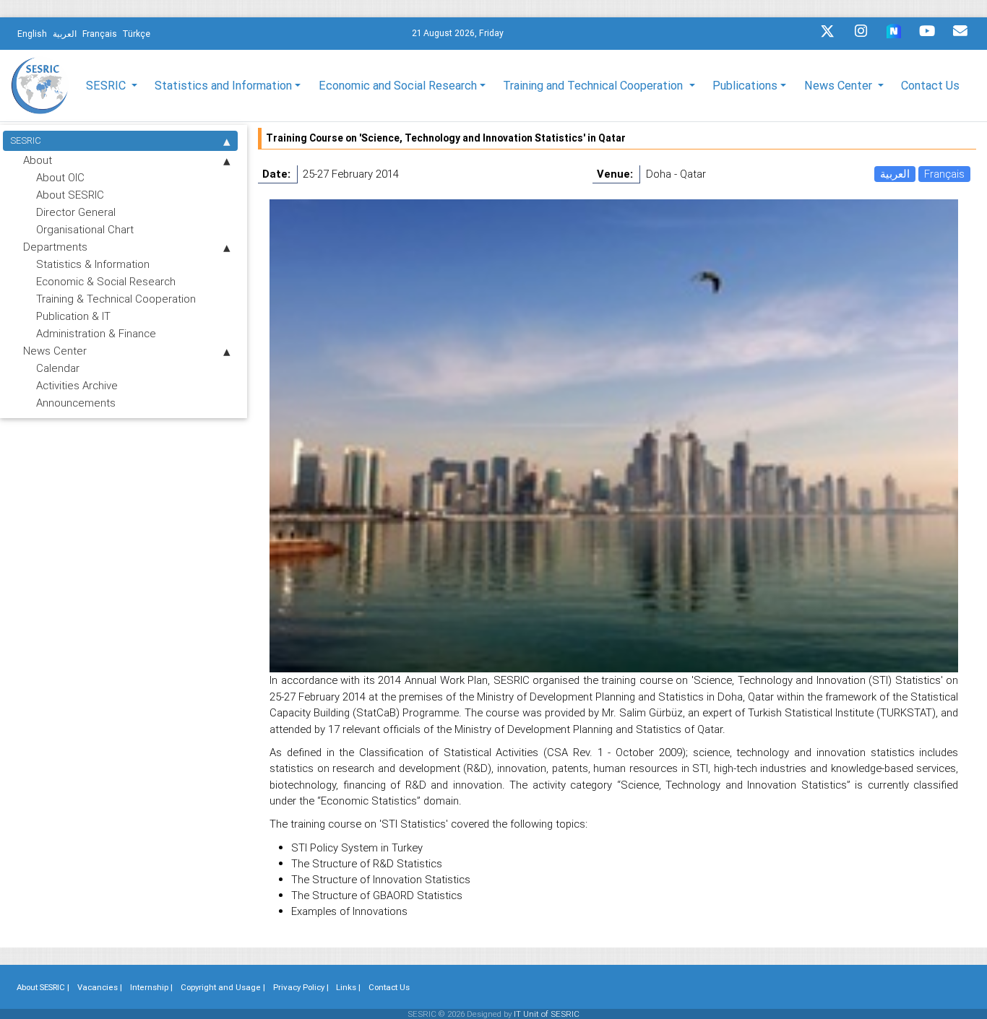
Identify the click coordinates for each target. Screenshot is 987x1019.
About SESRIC (70, 194)
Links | (348, 987)
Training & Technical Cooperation (116, 298)
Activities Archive (77, 385)
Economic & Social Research (106, 281)
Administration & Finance (96, 333)
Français (944, 174)
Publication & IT (73, 316)
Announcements (76, 402)
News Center (55, 350)
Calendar (57, 368)
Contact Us (930, 85)
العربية (895, 174)
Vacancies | (99, 987)
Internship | (151, 987)
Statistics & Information (93, 264)
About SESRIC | (43, 987)
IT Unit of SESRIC (546, 1014)
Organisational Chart (85, 229)
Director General (76, 212)
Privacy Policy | (301, 987)
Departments (55, 246)
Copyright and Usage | (223, 987)
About (37, 160)
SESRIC (25, 140)
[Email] (960, 34)
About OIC (60, 177)
